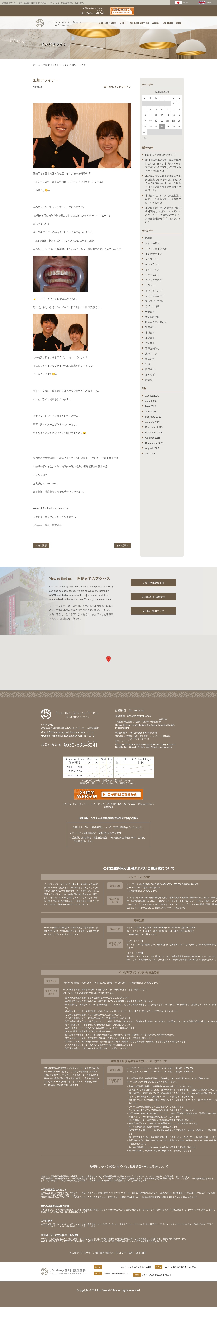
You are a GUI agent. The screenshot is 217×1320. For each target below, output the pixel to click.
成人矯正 (150, 343)
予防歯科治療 (152, 316)
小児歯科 (150, 332)
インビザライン (60, 64)
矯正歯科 (150, 369)
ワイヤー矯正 (152, 306)
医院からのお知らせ (156, 322)
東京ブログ (151, 353)
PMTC (148, 238)
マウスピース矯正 (154, 301)
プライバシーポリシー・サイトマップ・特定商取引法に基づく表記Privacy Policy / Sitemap (109, 805)
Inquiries (168, 23)
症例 (147, 364)
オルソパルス (152, 269)
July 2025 (150, 453)
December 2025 (154, 427)
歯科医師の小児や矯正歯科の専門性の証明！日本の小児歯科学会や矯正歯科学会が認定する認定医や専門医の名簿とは (163, 165)
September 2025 (154, 443)
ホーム (36, 64)
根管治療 (150, 358)
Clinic (123, 23)
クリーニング (152, 274)
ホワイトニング (153, 290)
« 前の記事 (41, 545)
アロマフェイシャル (156, 248)
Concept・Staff (107, 23)
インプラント (152, 259)
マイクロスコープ (154, 295)
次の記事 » (122, 545)
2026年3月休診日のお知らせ (160, 154)
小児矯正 (150, 337)
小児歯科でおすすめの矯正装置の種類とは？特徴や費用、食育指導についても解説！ (163, 199)
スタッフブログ (153, 280)
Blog (178, 23)
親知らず (150, 374)
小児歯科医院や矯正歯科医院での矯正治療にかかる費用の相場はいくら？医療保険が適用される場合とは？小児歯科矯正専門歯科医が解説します (163, 183)
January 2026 (152, 422)
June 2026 (151, 401)
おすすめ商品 (152, 243)
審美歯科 (150, 327)
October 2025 (152, 437)
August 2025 (152, 448)
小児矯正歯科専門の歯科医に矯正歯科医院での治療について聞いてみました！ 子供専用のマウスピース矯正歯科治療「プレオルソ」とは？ (163, 215)
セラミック (151, 285)
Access (155, 23)
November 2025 (154, 432)
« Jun (144, 137)
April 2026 (150, 411)
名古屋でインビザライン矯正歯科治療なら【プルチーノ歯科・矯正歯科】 (108, 1252)
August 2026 (152, 395)
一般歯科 (150, 311)
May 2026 (150, 406)
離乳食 (148, 379)
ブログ (46, 64)
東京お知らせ (152, 348)
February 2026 (153, 416)
